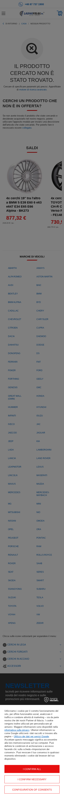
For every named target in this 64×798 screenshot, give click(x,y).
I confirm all (32, 769)
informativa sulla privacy (16, 730)
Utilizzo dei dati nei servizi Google (31, 736)
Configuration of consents (32, 789)
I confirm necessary (32, 779)
